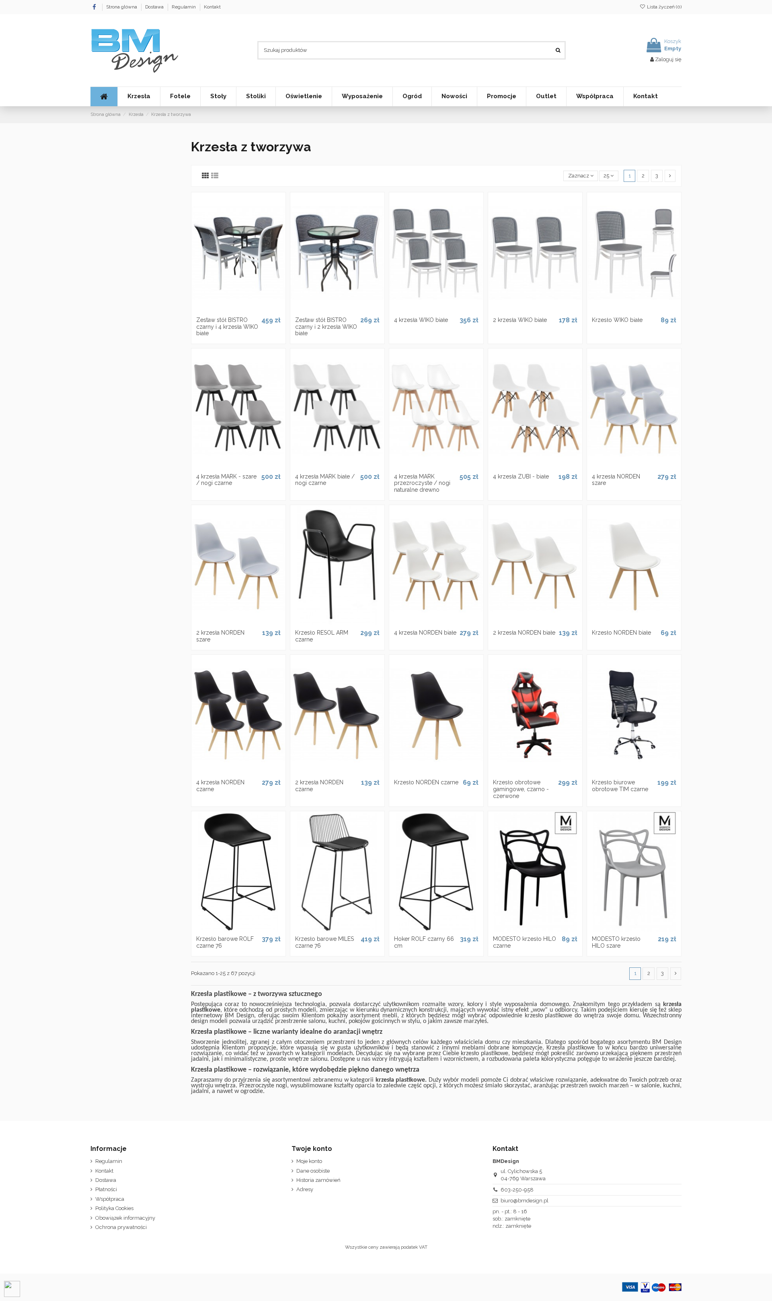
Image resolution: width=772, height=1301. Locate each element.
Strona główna (122, 7)
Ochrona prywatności (121, 1227)
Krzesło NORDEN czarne (426, 782)
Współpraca (109, 1199)
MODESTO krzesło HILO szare (616, 942)
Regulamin (184, 7)
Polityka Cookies (114, 1208)
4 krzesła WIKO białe (421, 320)
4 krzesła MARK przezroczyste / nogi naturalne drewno (422, 483)
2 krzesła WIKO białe (520, 320)
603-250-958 (517, 1190)
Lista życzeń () (664, 7)
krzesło (470, 1053)
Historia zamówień (318, 1180)
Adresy (304, 1189)
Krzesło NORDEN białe (621, 632)
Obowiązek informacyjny (125, 1218)
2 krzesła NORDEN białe (524, 632)
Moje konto (309, 1161)
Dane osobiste (313, 1171)
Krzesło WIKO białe (617, 320)
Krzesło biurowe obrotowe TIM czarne (620, 785)
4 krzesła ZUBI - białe (521, 476)
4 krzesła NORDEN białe (425, 632)
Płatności (106, 1189)
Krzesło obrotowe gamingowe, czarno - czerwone (521, 789)
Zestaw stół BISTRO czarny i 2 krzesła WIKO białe (326, 327)
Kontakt (212, 7)
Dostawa (155, 7)
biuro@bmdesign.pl (524, 1201)
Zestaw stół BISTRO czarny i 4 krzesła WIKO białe (227, 327)
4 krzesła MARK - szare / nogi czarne (226, 480)
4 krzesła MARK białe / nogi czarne (325, 480)
